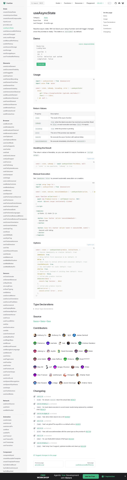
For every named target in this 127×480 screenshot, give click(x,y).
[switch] (109, 3)
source (81, 44)
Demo (105, 16)
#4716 (88, 431)
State (46, 17)
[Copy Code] (92, 81)
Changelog (107, 32)
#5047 (43, 409)
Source (105, 25)
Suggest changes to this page (46, 455)
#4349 (83, 446)
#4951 (78, 424)
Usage (105, 19)
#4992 (67, 417)
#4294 (71, 439)
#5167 (73, 400)
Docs (49, 321)
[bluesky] (123, 3)
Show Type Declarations (44, 309)
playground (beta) (89, 44)
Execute (41, 64)
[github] (115, 3)
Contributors (107, 28)
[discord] (119, 3)
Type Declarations (109, 22)
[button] (13, 9)
